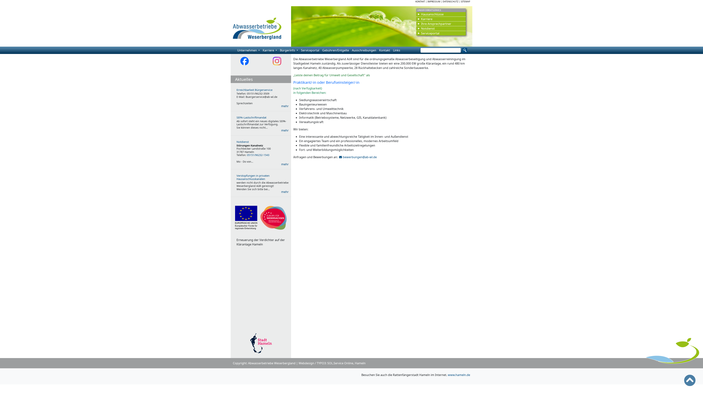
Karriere (426, 19)
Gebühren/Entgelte (335, 50)
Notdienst (428, 29)
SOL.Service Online (340, 363)
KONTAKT (420, 1)
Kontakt (384, 50)
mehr (285, 106)
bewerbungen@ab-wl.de (360, 157)
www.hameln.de (459, 375)
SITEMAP (465, 1)
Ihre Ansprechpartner (436, 24)
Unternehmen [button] (247, 50)
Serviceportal (430, 33)
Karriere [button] (269, 50)
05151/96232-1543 (258, 155)
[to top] (690, 380)
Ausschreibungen (364, 50)
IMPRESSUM (433, 1)
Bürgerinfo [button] (288, 50)
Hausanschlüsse (432, 14)
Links (396, 50)
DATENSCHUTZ (450, 1)
